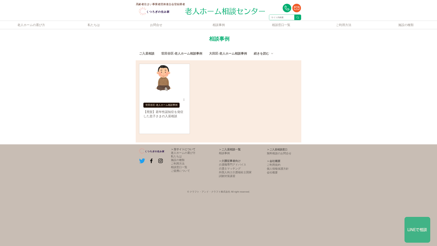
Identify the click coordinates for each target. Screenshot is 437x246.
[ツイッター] (142, 161)
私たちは (176, 156)
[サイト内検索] (297, 17)
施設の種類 (178, 160)
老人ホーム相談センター (225, 11)
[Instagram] (161, 161)
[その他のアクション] (185, 100)
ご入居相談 (146, 53)
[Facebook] (151, 161)
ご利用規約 (273, 164)
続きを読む (261, 53)
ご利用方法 (178, 163)
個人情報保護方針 (278, 168)
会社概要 (272, 172)
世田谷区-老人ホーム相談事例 (181, 53)
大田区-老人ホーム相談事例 (228, 53)
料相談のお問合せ (280, 153)
